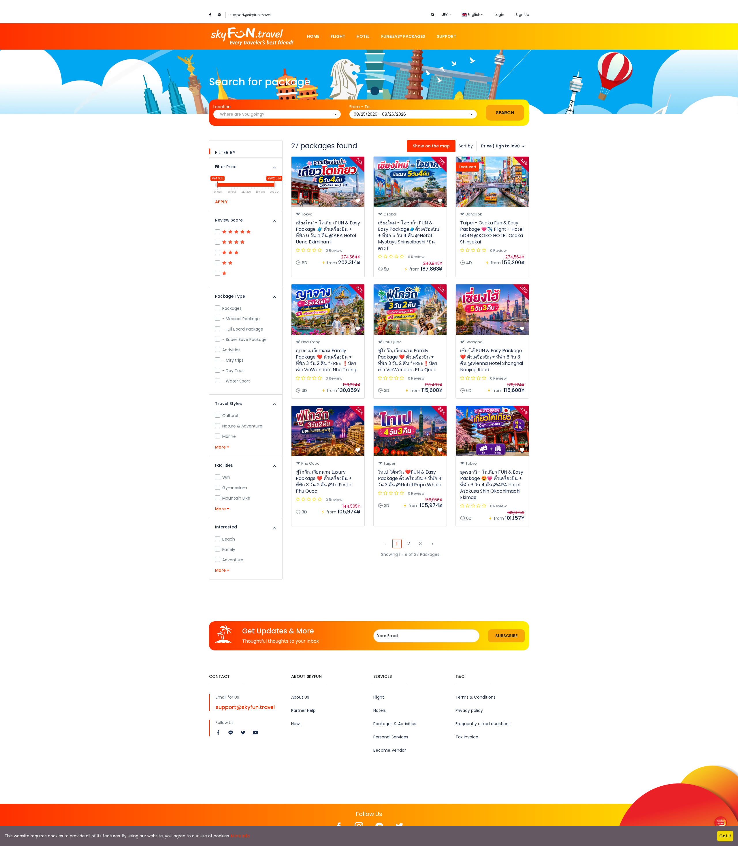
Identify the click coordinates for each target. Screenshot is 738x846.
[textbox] (279, 114)
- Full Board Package (242, 329)
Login (499, 14)
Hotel (363, 36)
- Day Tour (233, 371)
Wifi (226, 477)
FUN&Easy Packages (403, 36)
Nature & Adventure (242, 426)
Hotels (379, 710)
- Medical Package (241, 319)
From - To (359, 107)
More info (240, 836)
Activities (231, 350)
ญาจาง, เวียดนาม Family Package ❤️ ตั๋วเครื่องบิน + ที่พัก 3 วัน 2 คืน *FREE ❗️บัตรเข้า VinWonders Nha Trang (326, 360)
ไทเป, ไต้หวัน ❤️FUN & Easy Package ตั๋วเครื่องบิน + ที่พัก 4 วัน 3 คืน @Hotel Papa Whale (410, 478)
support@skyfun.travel (250, 15)
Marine (229, 436)
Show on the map (431, 146)
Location (222, 107)
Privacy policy (469, 710)
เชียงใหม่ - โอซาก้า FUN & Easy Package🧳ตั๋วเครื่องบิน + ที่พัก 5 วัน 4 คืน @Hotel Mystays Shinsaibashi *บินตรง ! (408, 236)
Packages (232, 308)
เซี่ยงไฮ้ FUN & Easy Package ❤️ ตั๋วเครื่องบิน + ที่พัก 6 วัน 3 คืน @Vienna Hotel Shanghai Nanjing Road (491, 360)
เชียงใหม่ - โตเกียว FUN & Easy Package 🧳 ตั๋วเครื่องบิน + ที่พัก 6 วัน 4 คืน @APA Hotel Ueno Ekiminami (328, 232)
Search (505, 112)
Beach (228, 539)
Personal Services (390, 737)
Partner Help (303, 710)
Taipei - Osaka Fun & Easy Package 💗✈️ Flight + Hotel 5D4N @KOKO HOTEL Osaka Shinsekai (492, 232)
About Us (300, 697)
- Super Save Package (244, 339)
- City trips (233, 360)
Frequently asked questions (483, 724)
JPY (445, 14)
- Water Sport (236, 381)
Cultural (230, 416)
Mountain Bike (236, 498)
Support (446, 36)
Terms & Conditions (475, 697)
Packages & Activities (394, 724)
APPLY (221, 202)
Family (228, 549)
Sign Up (522, 14)
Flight (338, 36)
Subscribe (506, 636)
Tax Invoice (466, 737)
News (296, 724)
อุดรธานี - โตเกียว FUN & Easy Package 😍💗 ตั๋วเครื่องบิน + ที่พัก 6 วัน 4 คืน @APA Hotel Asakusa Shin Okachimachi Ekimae (491, 485)
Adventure (232, 560)
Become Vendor (389, 750)
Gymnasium (234, 488)
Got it (725, 836)
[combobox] (277, 114)
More (221, 447)
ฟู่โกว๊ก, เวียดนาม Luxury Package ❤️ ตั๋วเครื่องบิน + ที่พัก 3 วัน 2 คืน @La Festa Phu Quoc (324, 481)
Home (313, 36)
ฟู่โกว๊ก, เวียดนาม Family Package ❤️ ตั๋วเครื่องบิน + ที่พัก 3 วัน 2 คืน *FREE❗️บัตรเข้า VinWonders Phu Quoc (407, 360)
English (474, 14)
